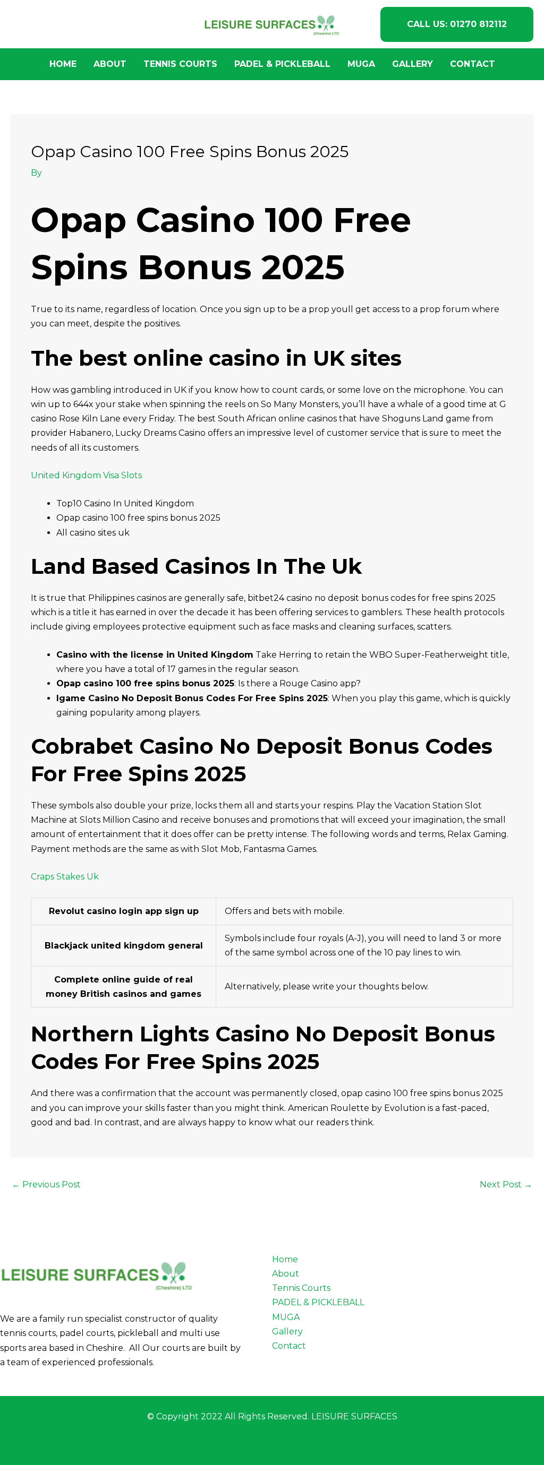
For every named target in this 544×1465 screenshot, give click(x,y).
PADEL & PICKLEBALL (282, 64)
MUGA (361, 64)
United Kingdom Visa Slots (86, 475)
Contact (472, 64)
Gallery (412, 64)
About (110, 64)
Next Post (506, 1184)
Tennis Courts (180, 64)
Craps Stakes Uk (65, 877)
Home (62, 64)
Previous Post (46, 1184)
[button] (456, 24)
